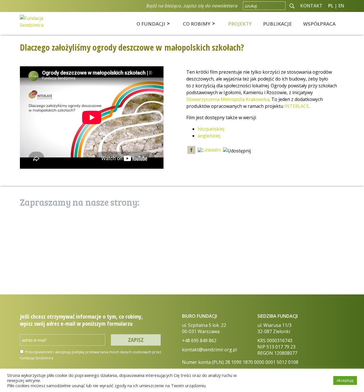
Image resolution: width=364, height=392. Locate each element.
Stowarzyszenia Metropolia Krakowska (227, 99)
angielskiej (209, 136)
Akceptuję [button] (345, 380)
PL (330, 6)
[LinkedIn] (209, 150)
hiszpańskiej (211, 129)
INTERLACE (296, 106)
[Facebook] (191, 150)
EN (341, 6)
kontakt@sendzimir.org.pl (209, 349)
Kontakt (311, 6)
